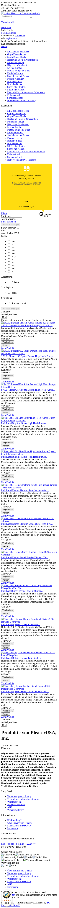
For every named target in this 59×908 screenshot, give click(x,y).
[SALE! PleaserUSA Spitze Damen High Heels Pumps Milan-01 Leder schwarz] (29, 353)
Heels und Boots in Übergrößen (22, 119)
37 (13, 244)
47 (13, 271)
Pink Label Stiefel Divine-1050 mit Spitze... (22, 591)
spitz (14, 292)
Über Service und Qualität (19, 823)
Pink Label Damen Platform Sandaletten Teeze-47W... (27, 524)
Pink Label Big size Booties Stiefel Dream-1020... (25, 691)
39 (13, 250)
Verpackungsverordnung (19, 796)
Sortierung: (6, 216)
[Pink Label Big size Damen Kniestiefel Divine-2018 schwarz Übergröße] (29, 621)
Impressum (12, 828)
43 (13, 259)
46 (13, 268)
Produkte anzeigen (10, 225)
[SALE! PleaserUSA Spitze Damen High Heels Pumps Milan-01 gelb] (29, 387)
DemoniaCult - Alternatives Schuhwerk (26, 151)
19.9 (7, 233)
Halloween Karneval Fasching (21, 159)
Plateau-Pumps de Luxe (18, 130)
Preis (3, 230)
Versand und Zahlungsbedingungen (24, 799)
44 (13, 262)
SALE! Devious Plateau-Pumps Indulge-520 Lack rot (26, 325)
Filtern (4, 213)
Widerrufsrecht (14, 801)
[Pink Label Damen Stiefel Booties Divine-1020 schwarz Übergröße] (29, 554)
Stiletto (15, 282)
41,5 (14, 256)
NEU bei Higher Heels (18, 110)
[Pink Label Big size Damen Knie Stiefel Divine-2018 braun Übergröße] (29, 655)
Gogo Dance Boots (16, 113)
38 (13, 247)
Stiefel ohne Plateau (16, 146)
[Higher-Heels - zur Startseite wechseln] (20, 13)
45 (13, 265)
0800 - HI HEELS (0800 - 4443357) (18, 844)
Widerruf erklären (15, 810)
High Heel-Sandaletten (18, 124)
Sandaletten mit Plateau (18, 135)
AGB (10, 807)
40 (13, 253)
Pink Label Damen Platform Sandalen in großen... (25, 490)
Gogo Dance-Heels (16, 116)
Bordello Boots (14, 143)
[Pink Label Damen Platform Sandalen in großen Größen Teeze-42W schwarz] (29, 487)
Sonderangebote (15, 157)
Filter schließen (8, 221)
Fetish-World (13, 154)
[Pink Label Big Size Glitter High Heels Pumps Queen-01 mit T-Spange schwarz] (29, 420)
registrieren (11, 38)
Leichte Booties (14, 127)
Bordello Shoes (14, 140)
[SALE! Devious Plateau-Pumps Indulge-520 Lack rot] (28, 322)
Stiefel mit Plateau (16, 149)
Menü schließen (8, 33)
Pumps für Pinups (15, 121)
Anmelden (20, 35)
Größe (4, 236)
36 (13, 241)
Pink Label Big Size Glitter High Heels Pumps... (24, 423)
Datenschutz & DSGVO (19, 825)
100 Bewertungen (26, 206)
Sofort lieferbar (8, 228)
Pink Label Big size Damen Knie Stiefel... (21, 658)
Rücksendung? (14, 820)
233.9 (16, 233)
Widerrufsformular (16, 804)
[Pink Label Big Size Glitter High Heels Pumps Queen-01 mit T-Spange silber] (29, 454)
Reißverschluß (19, 303)
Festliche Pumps (15, 132)
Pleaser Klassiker (15, 138)
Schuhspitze (7, 287)
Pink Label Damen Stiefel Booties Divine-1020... (24, 557)
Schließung (6, 298)
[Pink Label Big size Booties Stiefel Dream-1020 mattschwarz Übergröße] (29, 688)
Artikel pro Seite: (9, 314)
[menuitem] (29, 23)
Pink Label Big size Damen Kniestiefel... (20, 624)
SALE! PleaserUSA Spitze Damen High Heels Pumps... (28, 356)
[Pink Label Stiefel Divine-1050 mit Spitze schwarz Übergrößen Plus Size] (29, 588)
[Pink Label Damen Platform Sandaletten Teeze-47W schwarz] (29, 521)
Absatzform (6, 276)
